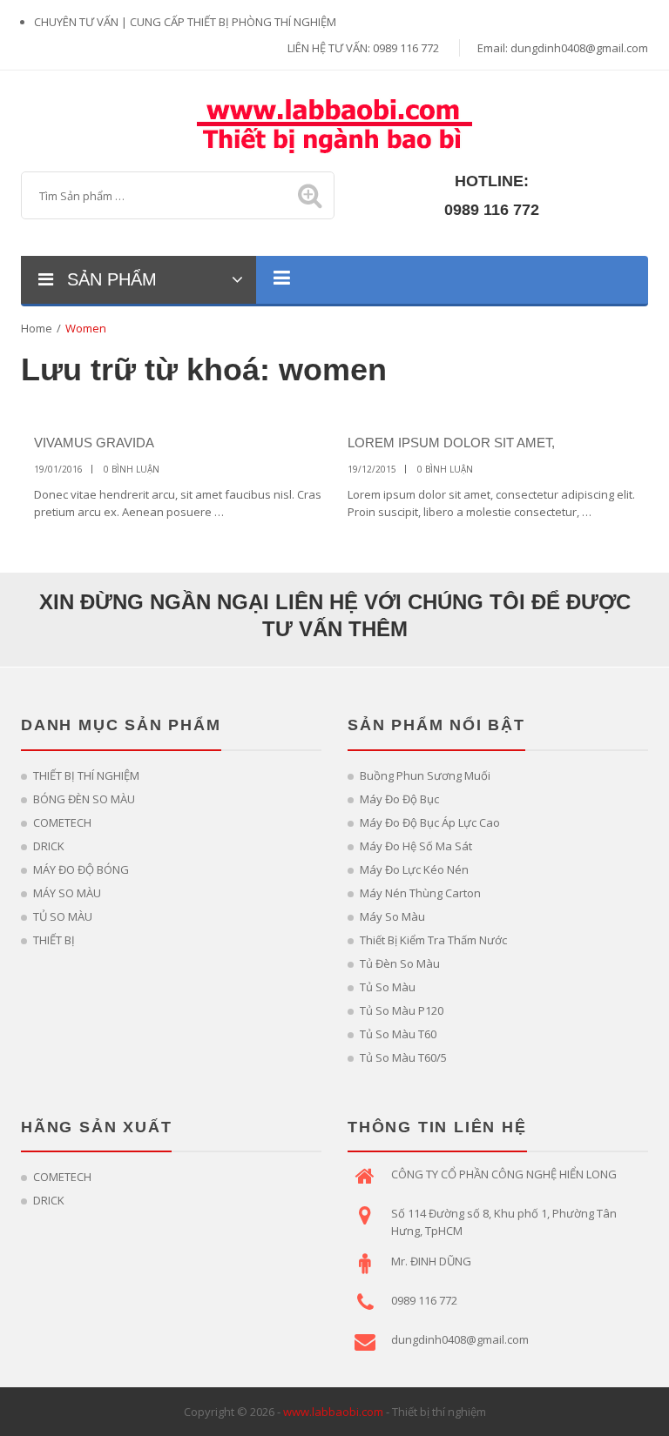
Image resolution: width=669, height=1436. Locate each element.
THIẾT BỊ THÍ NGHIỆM (86, 775)
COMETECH (62, 822)
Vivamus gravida (94, 442)
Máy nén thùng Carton (420, 893)
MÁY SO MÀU (67, 893)
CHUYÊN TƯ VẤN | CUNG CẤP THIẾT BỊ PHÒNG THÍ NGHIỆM (185, 22)
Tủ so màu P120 (401, 1010)
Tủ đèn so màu (400, 963)
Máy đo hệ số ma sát (416, 846)
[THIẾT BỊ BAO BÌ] (334, 123)
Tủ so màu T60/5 (403, 1057)
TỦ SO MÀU (62, 916)
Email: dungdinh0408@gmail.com (562, 48)
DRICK (48, 846)
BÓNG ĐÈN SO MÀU (84, 799)
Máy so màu (392, 916)
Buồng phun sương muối (425, 775)
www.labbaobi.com (333, 1411)
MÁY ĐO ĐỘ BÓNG (81, 869)
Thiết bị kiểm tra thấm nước (433, 940)
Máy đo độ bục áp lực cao (430, 822)
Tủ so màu (388, 987)
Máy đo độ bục (399, 799)
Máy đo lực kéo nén (414, 869)
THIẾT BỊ (54, 940)
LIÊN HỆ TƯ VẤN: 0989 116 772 (363, 48)
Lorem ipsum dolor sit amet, (451, 442)
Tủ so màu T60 (398, 1034)
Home (36, 328)
